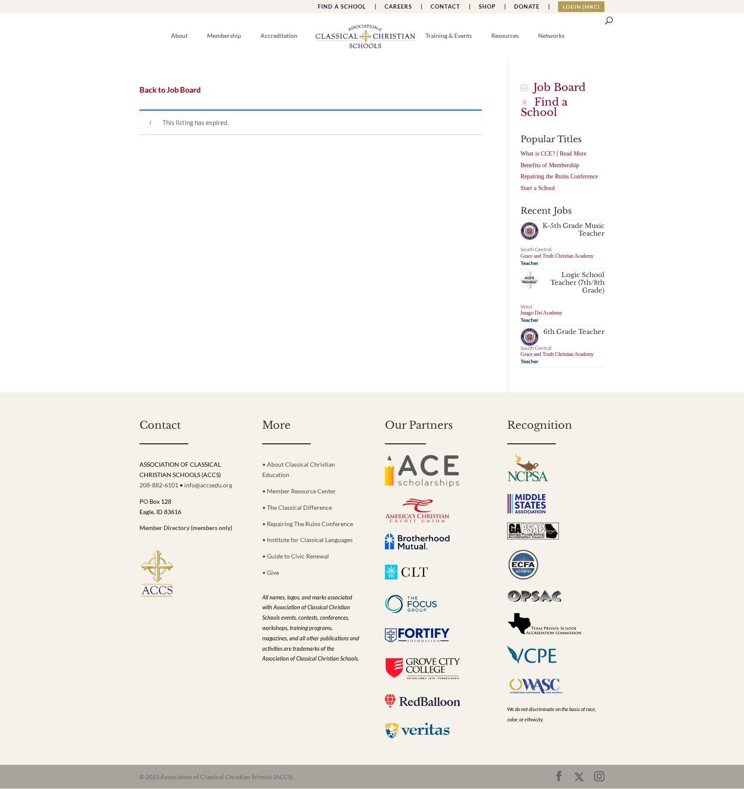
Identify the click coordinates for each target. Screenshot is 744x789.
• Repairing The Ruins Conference (307, 523)
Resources (505, 36)
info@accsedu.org (208, 485)
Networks (551, 36)
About (179, 36)
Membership (224, 36)
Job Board (556, 87)
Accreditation (279, 36)
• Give (270, 572)
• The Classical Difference (297, 507)
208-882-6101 (159, 485)
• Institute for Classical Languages (307, 539)
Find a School (544, 107)
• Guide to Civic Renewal (295, 556)
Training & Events (448, 36)
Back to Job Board (170, 89)
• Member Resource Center (299, 491)
